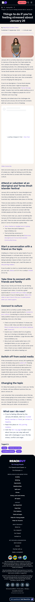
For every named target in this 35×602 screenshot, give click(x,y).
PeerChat (17, 508)
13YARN (30, 270)
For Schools (17, 470)
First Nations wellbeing (8, 451)
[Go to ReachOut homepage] (4, 2)
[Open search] (28, 2)
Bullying (17, 480)
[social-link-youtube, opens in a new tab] (17, 585)
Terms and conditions (11, 589)
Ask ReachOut (17, 505)
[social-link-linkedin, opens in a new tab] (27, 585)
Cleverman (10, 329)
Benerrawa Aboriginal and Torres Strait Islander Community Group (18, 238)
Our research (17, 530)
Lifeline (11, 270)
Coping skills (9, 7)
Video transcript (6, 166)
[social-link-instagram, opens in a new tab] (13, 585)
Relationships (17, 486)
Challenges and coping (14, 448)
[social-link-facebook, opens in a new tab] (22, 585)
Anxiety (17, 477)
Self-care (17, 489)
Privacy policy (20, 589)
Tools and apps (17, 514)
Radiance (30, 327)
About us (17, 527)
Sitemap (26, 589)
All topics (17, 498)
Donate (17, 546)
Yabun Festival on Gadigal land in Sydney (17, 226)
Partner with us (17, 549)
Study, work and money (17, 495)
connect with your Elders (18, 292)
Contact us (17, 536)
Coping (4, 448)
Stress (17, 492)
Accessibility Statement (17, 591)
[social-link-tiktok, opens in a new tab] (8, 585)
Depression (17, 483)
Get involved (17, 543)
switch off (23, 363)
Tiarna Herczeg (26, 88)
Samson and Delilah (20, 327)
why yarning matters (7, 264)
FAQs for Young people (17, 517)
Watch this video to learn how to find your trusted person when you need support (16, 297)
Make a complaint (17, 552)
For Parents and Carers (16, 467)
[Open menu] (31, 2)
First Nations (17, 511)
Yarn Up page (16, 430)
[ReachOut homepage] (2, 7)
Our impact (17, 533)
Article (18, 451)
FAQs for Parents (17, 520)
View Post (27, 137)
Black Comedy (9, 327)
